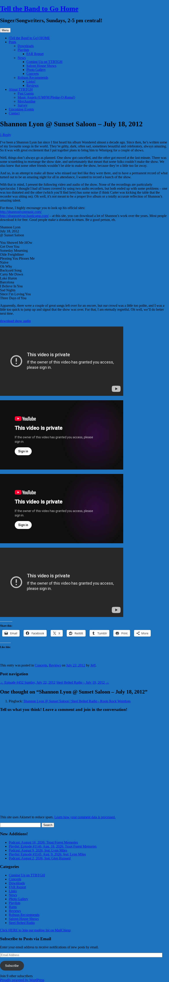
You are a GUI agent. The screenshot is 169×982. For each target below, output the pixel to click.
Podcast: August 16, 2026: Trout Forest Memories (43, 842)
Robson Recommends (33, 77)
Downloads (26, 46)
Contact (14, 113)
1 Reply (5, 135)
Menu (5, 30)
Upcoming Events (21, 109)
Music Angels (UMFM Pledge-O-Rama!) (46, 97)
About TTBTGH (21, 89)
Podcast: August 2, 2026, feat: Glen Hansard (40, 858)
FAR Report (35, 54)
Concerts (32, 73)
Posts (12, 42)
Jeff (93, 665)
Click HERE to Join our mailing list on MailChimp (35, 930)
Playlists (23, 50)
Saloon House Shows (41, 66)
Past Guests (26, 93)
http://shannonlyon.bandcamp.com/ (24, 216)
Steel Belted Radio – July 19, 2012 (82, 682)
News (22, 58)
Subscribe (12, 965)
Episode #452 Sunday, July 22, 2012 (27, 682)
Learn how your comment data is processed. (85, 817)
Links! (30, 81)
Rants (13, 907)
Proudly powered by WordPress (22, 980)
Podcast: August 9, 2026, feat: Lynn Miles (38, 850)
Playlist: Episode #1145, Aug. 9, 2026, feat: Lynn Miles (47, 854)
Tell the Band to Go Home (39, 9)
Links (13, 891)
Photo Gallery (36, 70)
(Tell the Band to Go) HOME (29, 38)
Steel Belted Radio (22, 923)
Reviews (32, 85)
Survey (23, 105)
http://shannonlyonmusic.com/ (21, 212)
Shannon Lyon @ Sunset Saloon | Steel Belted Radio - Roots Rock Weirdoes (77, 701)
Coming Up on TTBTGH (44, 62)
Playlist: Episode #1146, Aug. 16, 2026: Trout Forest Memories (53, 846)
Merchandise (26, 101)
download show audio (15, 321)
